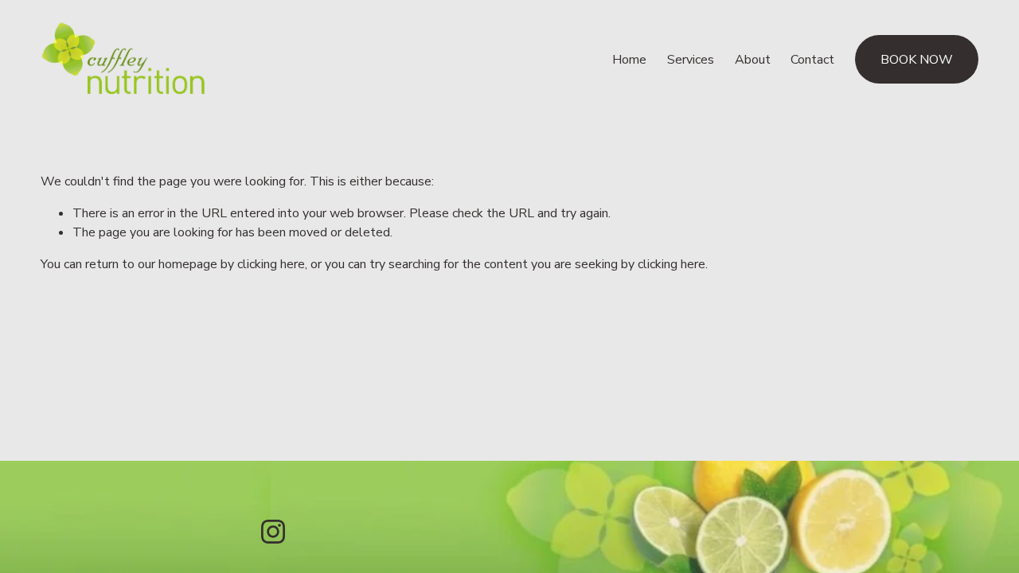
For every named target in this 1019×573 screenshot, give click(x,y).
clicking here (271, 264)
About (753, 59)
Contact (812, 59)
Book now (916, 59)
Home (629, 59)
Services (690, 59)
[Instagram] (273, 531)
